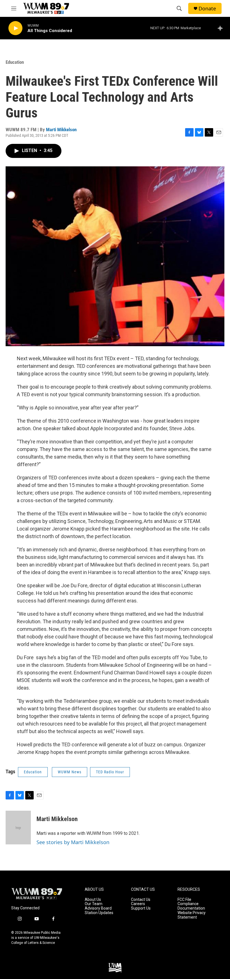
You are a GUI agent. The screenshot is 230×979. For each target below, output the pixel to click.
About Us (93, 900)
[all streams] (221, 28)
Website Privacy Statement (192, 915)
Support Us (141, 908)
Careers (138, 904)
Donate (207, 9)
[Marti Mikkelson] (18, 827)
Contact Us (140, 900)
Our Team (93, 904)
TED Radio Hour (110, 772)
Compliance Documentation (191, 906)
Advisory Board (98, 908)
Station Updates (99, 913)
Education (15, 62)
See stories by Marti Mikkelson (72, 842)
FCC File (184, 900)
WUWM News (69, 772)
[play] (15, 28)
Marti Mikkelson (61, 129)
